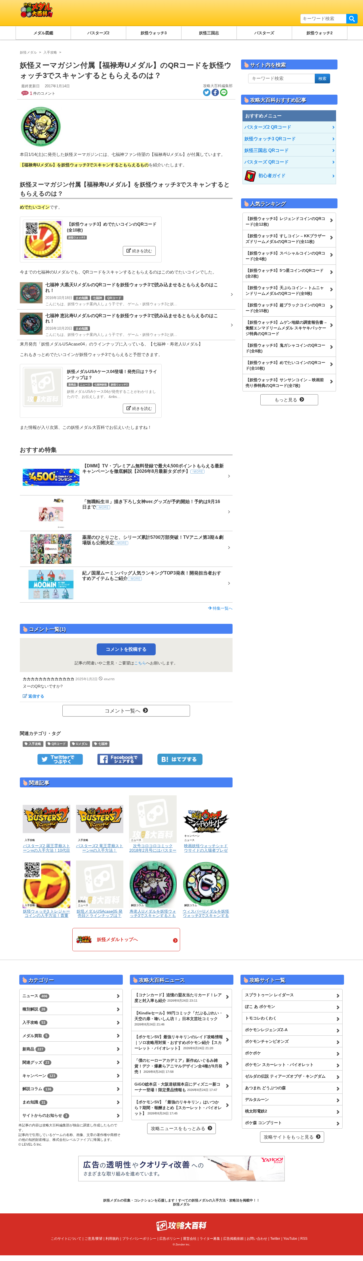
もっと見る (286, 399)
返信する (36, 696)
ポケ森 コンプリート (263, 1122)
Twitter (275, 1239)
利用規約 (112, 1239)
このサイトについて (66, 1239)
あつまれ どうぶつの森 (265, 1088)
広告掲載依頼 (233, 1239)
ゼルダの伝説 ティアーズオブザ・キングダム (285, 1076)
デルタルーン (257, 1099)
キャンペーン (38, 1075)
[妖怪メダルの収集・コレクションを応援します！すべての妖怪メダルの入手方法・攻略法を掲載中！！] (81, 13)
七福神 (102, 744)
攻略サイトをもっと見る (289, 1137)
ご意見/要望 (93, 1239)
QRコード (58, 744)
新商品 (32, 1049)
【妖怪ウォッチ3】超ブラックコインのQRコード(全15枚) (285, 308)
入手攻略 (34, 744)
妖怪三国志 (209, 33)
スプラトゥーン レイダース (269, 995)
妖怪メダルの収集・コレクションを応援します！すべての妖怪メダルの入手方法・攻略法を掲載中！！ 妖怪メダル (181, 1202)
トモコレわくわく (261, 1018)
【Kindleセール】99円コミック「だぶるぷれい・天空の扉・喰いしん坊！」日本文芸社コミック (178, 1018)
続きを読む (141, 251)
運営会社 (190, 1239)
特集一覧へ (222, 608)
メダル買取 (34, 1035)
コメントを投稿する (126, 649)
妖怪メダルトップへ (117, 939)
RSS (303, 1239)
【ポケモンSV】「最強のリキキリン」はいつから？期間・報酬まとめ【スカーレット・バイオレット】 (178, 1108)
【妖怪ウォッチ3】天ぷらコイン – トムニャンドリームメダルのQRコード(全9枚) (285, 290)
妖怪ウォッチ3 (154, 33)
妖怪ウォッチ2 (320, 33)
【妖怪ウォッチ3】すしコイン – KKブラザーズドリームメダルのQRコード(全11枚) (286, 239)
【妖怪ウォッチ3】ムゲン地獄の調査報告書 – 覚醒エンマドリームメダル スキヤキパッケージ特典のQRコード (286, 328)
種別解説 (33, 1009)
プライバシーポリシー (139, 1239)
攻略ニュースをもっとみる (178, 1128)
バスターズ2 (98, 33)
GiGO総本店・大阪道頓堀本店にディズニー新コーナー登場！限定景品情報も (177, 1087)
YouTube (290, 1239)
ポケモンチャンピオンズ (267, 1041)
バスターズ (264, 33)
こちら (140, 663)
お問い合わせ (257, 1239)
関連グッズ (35, 1062)
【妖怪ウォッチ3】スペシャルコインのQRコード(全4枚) (285, 256)
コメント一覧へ (122, 711)
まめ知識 (33, 1102)
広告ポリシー (169, 1239)
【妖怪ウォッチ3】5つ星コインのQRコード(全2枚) (285, 273)
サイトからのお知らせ (44, 1115)
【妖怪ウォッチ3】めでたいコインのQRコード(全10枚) (285, 365)
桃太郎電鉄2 (256, 1111)
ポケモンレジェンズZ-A (266, 1029)
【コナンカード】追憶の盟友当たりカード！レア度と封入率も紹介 (178, 998)
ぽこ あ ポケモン (260, 1006)
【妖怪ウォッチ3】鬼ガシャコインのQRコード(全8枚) (285, 348)
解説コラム (36, 1088)
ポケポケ (253, 1053)
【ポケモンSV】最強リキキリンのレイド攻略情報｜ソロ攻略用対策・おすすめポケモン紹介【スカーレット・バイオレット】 (178, 1042)
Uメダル (81, 744)
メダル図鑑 (43, 33)
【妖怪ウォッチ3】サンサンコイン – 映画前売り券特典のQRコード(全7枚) (285, 383)
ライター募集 (210, 1239)
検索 (352, 19)
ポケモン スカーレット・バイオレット (279, 1064)
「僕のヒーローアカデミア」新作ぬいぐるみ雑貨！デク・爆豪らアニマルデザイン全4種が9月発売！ (178, 1066)
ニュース (34, 995)
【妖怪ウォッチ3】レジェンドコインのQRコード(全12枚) (285, 221)
